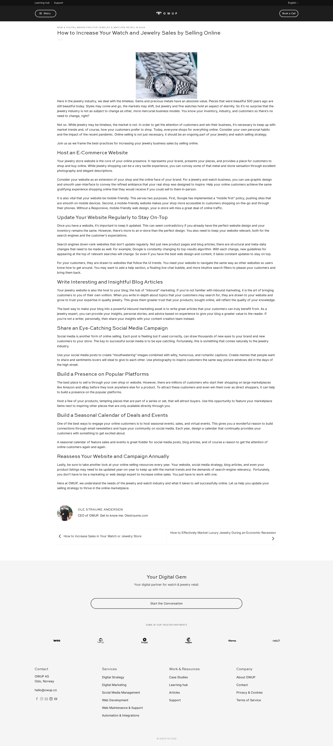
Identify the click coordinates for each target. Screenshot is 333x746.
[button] (45, 13)
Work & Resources (184, 669)
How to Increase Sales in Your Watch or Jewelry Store (102, 536)
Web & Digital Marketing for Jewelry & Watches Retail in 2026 (101, 28)
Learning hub (42, 2)
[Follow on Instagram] (41, 699)
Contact (41, 669)
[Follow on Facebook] (37, 699)
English (292, 2)
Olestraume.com (136, 515)
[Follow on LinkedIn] (51, 699)
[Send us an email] (46, 699)
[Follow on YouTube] (55, 699)
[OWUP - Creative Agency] (166, 13)
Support (58, 2)
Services (109, 669)
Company (244, 669)
